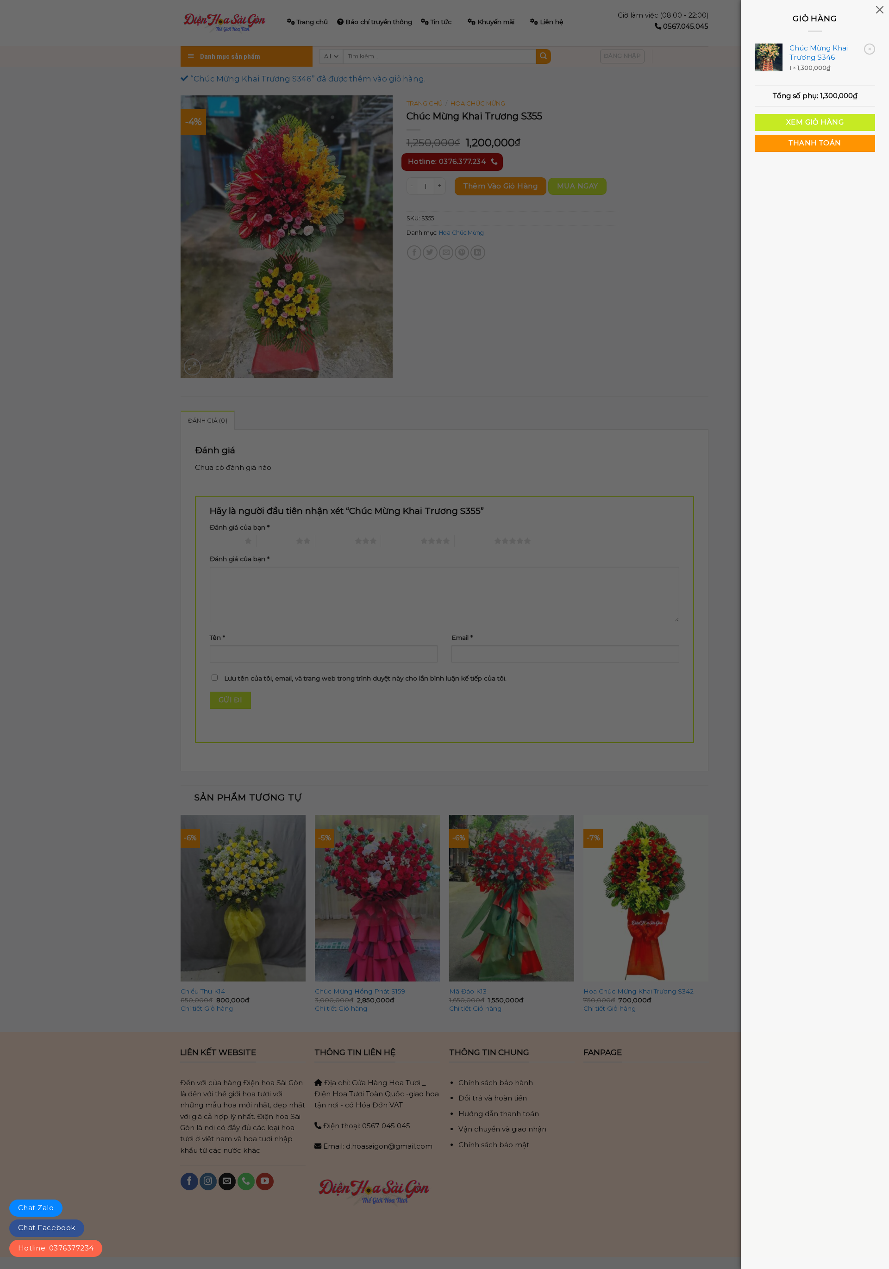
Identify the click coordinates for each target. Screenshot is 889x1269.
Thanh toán (815, 143)
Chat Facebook (46, 1227)
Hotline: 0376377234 (56, 1248)
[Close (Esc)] (879, 9)
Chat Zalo (36, 1207)
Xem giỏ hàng (815, 122)
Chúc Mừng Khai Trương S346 (818, 53)
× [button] (870, 48)
